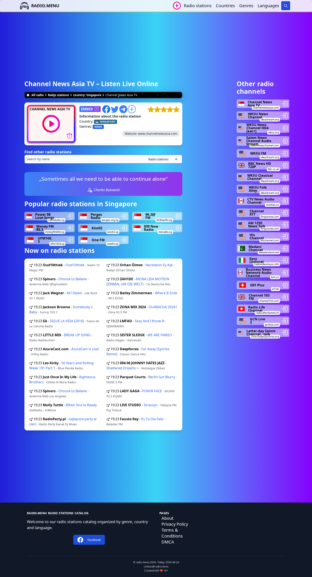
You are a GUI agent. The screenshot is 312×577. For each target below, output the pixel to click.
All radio (37, 95)
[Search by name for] (103, 159)
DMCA (168, 542)
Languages (268, 5)
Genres (246, 5)
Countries (225, 5)
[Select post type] (162, 159)
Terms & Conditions (172, 533)
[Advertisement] (156, 41)
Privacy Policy (175, 524)
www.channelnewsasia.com (157, 134)
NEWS (98, 127)
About (167, 518)
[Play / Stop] (177, 5)
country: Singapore (87, 95)
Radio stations (198, 5)
